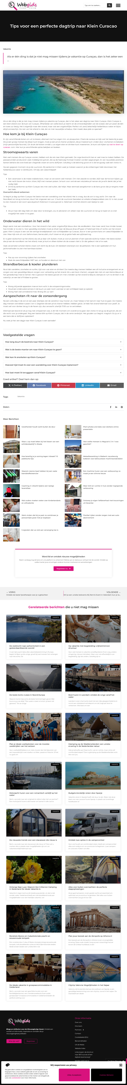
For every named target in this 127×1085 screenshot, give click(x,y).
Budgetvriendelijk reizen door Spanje (85, 793)
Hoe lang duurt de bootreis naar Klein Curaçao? (63, 342)
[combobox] (95, 5)
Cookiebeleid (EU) (81, 1037)
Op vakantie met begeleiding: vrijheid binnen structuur (89, 647)
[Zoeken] (109, 5)
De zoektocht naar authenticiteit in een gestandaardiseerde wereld (27, 647)
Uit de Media (79, 1045)
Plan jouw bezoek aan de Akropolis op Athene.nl (90, 936)
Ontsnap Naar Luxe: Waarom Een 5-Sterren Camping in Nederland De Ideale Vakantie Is (33, 888)
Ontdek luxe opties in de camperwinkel (86, 840)
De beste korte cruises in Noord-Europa (27, 695)
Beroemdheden (81, 1041)
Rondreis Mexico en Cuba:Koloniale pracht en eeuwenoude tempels (29, 937)
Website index (80, 1048)
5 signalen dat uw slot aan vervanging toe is (40, 530)
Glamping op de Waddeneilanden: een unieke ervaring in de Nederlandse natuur (89, 745)
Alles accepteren (74, 1075)
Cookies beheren (107, 1075)
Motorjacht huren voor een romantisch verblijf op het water (33, 794)
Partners (78, 1030)
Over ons (78, 1022)
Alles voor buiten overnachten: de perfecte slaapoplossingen (87, 888)
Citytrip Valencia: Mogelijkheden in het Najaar (88, 985)
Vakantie (7, 49)
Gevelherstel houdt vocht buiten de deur (38, 427)
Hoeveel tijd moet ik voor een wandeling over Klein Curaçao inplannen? (63, 365)
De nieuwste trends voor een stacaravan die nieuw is (33, 840)
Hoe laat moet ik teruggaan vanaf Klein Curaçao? (63, 372)
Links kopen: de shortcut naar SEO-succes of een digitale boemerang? (84, 1054)
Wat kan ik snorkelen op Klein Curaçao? (63, 357)
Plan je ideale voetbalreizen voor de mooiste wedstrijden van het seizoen (29, 745)
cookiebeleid (16, 1078)
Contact (78, 1033)
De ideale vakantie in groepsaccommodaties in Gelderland (30, 986)
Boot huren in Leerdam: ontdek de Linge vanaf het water (91, 696)
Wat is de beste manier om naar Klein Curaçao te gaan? (63, 349)
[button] (121, 1065)
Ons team (78, 1026)
